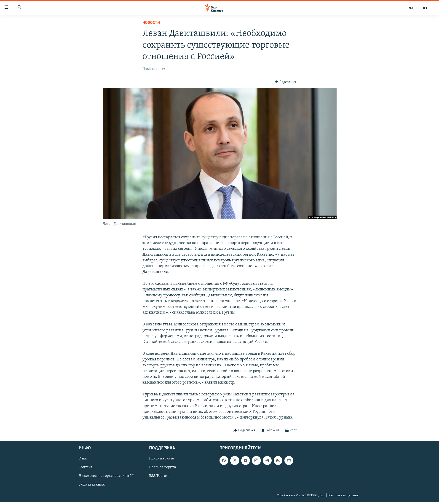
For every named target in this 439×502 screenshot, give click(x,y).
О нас (83, 458)
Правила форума (162, 467)
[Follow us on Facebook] (224, 460)
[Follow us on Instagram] (256, 460)
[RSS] (278, 460)
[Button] (286, 82)
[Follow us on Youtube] (245, 460)
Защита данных (91, 484)
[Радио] (411, 8)
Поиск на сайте (161, 458)
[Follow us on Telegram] (267, 460)
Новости (151, 23)
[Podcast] (288, 460)
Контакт (85, 467)
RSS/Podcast (159, 476)
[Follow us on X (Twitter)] (234, 460)
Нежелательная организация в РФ (106, 476)
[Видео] (425, 8)
